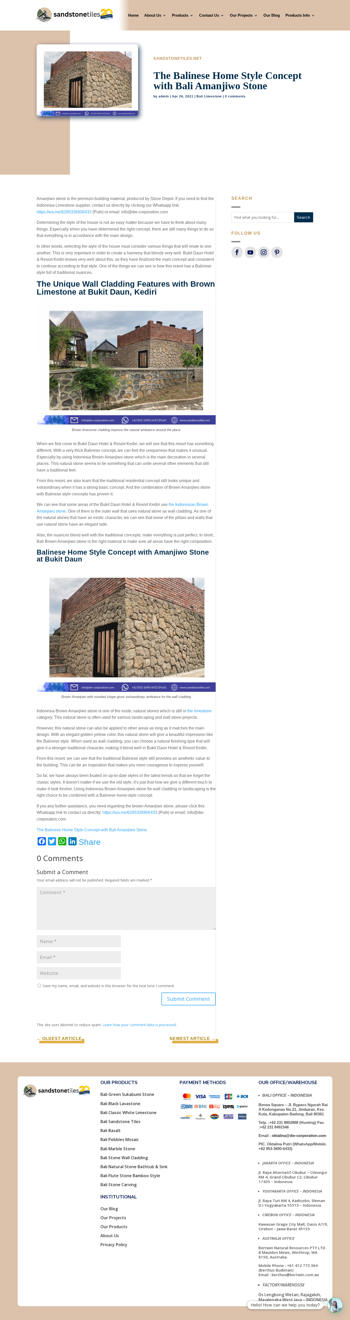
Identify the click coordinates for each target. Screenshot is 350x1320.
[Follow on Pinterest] (277, 252)
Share (90, 842)
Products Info (297, 15)
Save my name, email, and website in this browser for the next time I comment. (109, 985)
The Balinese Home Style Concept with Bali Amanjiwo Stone (92, 830)
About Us (152, 15)
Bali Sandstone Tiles (120, 1121)
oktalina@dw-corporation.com (299, 1135)
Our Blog (271, 15)
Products (180, 15)
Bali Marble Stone (117, 1149)
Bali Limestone (209, 96)
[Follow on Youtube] (250, 252)
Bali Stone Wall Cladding (124, 1158)
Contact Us (209, 15)
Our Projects (241, 15)
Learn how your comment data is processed (139, 1024)
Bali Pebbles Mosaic (119, 1139)
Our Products (113, 1226)
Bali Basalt (110, 1130)
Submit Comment (188, 998)
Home (133, 15)
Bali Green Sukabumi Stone (127, 1094)
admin (164, 96)
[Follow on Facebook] (237, 252)
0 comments (235, 96)
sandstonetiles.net (177, 58)
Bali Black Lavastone (120, 1103)
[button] (335, 1305)
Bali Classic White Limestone (128, 1112)
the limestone (199, 711)
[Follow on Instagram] (263, 252)
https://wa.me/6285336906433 (64, 212)
